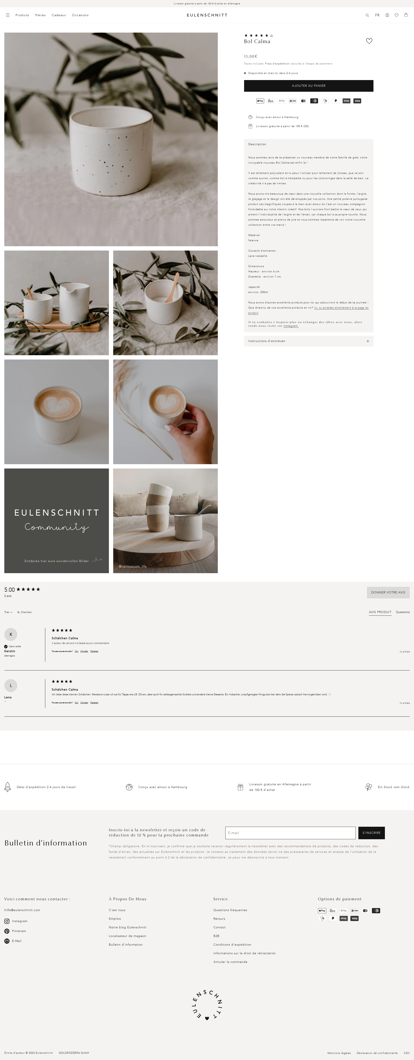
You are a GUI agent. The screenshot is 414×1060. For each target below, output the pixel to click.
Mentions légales (339, 1053)
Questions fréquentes (230, 910)
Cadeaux (59, 15)
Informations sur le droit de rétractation (244, 953)
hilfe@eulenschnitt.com (22, 910)
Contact (219, 927)
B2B (216, 936)
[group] (27, 590)
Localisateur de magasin (127, 936)
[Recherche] (367, 15)
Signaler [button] (84, 651)
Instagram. (291, 326)
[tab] (380, 613)
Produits (22, 15)
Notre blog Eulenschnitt (127, 927)
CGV (407, 1053)
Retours (219, 919)
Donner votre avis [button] (388, 592)
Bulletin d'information (126, 944)
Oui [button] (76, 651)
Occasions (80, 15)
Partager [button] (94, 651)
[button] (367, 15)
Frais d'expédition (277, 63)
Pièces (40, 15)
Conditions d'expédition (232, 944)
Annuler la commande (230, 962)
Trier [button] (7, 612)
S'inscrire (372, 833)
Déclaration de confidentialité (377, 1053)
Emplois (115, 919)
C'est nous (117, 910)
